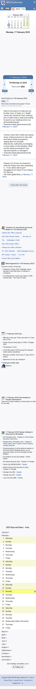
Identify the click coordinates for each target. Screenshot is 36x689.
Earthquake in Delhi (13, 240)
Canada (5, 445)
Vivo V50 (21, 255)
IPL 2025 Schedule (8, 251)
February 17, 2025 (9, 127)
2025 (9, 339)
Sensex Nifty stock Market (11, 258)
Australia (6, 439)
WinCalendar (14, 2)
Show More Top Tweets (18, 185)
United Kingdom (27, 444)
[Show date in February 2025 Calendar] (18, 24)
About (32, 677)
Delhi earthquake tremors (25, 251)
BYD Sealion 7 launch (9, 255)
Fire (3, 240)
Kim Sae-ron (27, 236)
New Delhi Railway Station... (11, 236)
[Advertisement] (18, 54)
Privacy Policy (8, 680)
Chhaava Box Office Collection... (12, 233)
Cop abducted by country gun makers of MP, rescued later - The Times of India (17, 277)
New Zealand (17, 444)
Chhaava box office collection (11, 247)
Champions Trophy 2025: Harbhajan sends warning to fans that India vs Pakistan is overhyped (17, 271)
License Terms (18, 680)
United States (29, 437)
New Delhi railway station (10, 244)
